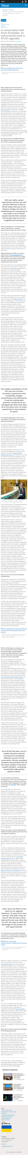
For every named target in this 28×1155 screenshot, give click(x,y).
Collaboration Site (6, 1118)
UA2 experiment (16, 255)
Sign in (22, 1)
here (18, 1066)
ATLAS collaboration (5, 24)
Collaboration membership (9, 1112)
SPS (23, 257)
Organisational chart (7, 1146)
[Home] (5, 5)
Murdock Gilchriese (6, 455)
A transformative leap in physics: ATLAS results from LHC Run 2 (18, 1097)
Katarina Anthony (16, 41)
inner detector (4, 27)
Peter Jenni (14, 268)
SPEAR (21, 236)
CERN (3, 1)
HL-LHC (13, 785)
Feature (15, 1100)
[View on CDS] (14, 69)
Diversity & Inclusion (7, 1116)
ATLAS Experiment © (12, 1152)
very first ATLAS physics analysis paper (12, 677)
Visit (7, 1110)
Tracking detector (6, 858)
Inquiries (4, 1144)
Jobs (10, 1110)
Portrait (11, 10)
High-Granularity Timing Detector (10, 870)
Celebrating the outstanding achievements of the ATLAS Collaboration (18, 1086)
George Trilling (17, 453)
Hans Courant (5, 109)
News (14, 1079)
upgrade (3, 26)
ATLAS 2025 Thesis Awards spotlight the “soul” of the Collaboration (18, 1076)
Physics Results (6, 1120)
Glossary (4, 1113)
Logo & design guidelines (8, 1115)
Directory (25, 1)
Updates (4, 10)
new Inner (20, 856)
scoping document (6, 964)
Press (3, 1110)
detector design (18, 299)
